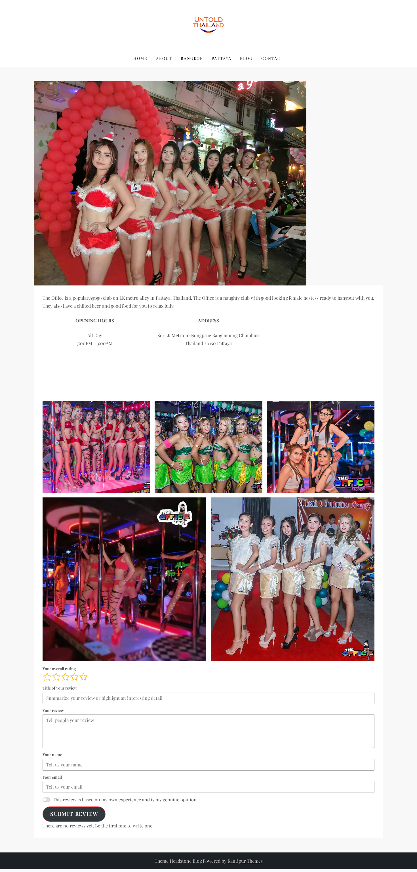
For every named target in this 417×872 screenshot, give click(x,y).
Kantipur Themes (245, 861)
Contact (272, 58)
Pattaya (221, 58)
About (164, 58)
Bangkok (192, 58)
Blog (246, 58)
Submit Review (74, 813)
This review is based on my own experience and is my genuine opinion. (125, 799)
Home (140, 58)
